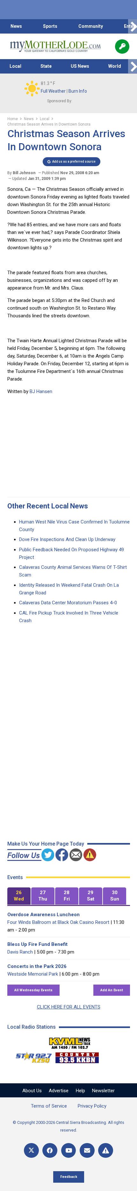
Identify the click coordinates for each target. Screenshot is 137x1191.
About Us (32, 1091)
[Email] (87, 1150)
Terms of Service (49, 1106)
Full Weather (53, 91)
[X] (31, 1150)
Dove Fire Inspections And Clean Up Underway (67, 539)
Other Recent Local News (47, 506)
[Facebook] (49, 1150)
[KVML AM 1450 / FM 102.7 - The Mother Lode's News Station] (69, 1041)
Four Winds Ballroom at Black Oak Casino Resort (58, 922)
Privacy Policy (92, 1106)
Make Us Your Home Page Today (45, 844)
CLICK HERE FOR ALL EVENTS (68, 1007)
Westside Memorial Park (32, 974)
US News (80, 66)
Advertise (58, 1091)
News (16, 26)
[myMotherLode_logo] (55, 46)
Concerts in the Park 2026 (37, 966)
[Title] (105, 1150)
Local (15, 66)
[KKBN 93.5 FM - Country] (77, 1056)
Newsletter (103, 1091)
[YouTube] (68, 1150)
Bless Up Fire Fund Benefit (37, 944)
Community (90, 26)
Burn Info (77, 91)
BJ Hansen (41, 391)
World (114, 66)
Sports (50, 26)
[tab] (19, 896)
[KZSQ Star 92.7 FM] (31, 1056)
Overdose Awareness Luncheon (43, 914)
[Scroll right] (132, 26)
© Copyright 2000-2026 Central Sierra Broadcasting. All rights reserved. (68, 1126)
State (46, 66)
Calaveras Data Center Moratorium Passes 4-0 (68, 603)
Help (80, 1091)
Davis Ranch (20, 952)
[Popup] (122, 46)
